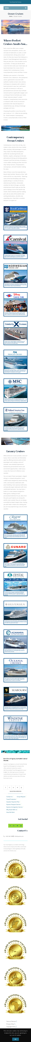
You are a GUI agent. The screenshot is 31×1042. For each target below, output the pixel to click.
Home (10, 16)
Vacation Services (15, 791)
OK (15, 1039)
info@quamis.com (18, 836)
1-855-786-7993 (9, 836)
